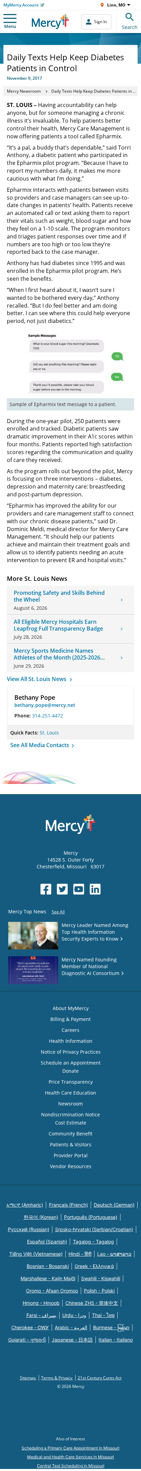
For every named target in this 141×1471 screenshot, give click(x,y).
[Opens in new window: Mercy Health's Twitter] (62, 889)
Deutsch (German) (114, 1205)
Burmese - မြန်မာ (111, 1327)
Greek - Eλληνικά (94, 1266)
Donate (70, 1071)
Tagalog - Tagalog (93, 1241)
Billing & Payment (70, 1019)
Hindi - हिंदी (79, 1254)
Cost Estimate (70, 1122)
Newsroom (70, 1103)
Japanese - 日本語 (72, 1340)
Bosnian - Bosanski (48, 1266)
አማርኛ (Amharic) (25, 1205)
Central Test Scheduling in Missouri (70, 1465)
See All (58, 912)
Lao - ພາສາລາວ (114, 1254)
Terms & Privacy (57, 1378)
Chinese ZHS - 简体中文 (91, 1303)
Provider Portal (71, 1155)
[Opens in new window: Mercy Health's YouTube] (78, 889)
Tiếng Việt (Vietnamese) (36, 1254)
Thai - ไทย (103, 1315)
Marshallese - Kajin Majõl (48, 1278)
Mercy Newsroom (24, 91)
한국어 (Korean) (41, 1217)
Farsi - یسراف (41, 1315)
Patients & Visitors (70, 1144)
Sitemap (28, 1378)
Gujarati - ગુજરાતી (27, 1340)
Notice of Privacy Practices (71, 1052)
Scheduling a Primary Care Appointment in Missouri (70, 1448)
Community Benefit (70, 1133)
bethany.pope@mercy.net (44, 705)
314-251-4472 (47, 715)
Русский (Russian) (28, 1229)
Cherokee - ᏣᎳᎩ (30, 1327)
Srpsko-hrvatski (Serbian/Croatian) (94, 1229)
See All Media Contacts (40, 745)
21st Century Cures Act (99, 1378)
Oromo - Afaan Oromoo (52, 1291)
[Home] (50, 21)
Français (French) (68, 1205)
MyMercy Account (21, 5)
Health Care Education (70, 1092)
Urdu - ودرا (74, 1315)
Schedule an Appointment (71, 1062)
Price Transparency (71, 1082)
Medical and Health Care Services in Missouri (70, 1456)
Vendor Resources (70, 1166)
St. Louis (49, 732)
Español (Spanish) (47, 1241)
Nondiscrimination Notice (70, 1114)
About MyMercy (71, 1008)
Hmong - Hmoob (41, 1303)
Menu (10, 26)
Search (130, 27)
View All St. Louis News (37, 679)
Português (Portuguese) (90, 1217)
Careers (70, 1030)
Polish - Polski (99, 1291)
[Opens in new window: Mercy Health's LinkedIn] (95, 889)
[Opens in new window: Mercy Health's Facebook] (45, 889)
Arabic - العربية (71, 1327)
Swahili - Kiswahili (100, 1278)
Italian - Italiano (116, 1340)
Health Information (70, 1041)
